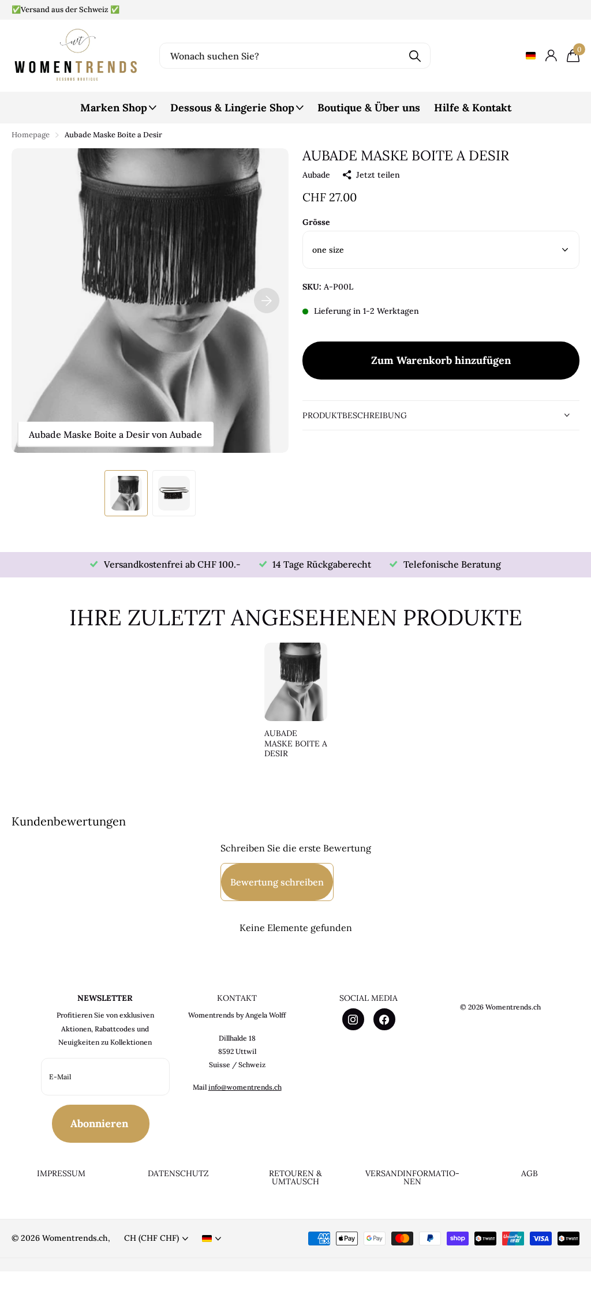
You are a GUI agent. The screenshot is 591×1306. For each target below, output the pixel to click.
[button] (267, 300)
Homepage (31, 135)
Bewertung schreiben (277, 882)
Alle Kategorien (118, 114)
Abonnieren (100, 1123)
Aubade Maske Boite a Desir (295, 744)
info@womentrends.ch (245, 1087)
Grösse (316, 222)
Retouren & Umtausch (295, 1177)
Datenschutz (178, 1173)
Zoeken (415, 56)
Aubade (316, 175)
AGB (529, 1173)
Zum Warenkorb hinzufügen (441, 360)
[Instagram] (353, 1019)
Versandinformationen (412, 1177)
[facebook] (384, 1019)
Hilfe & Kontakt (472, 107)
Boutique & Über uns (368, 107)
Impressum (61, 1173)
